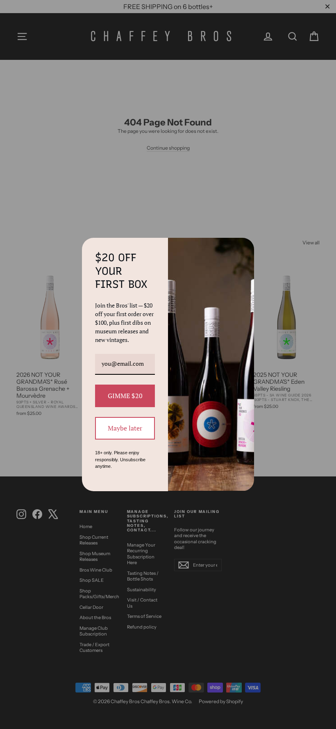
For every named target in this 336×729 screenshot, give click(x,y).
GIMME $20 (125, 395)
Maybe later (125, 428)
